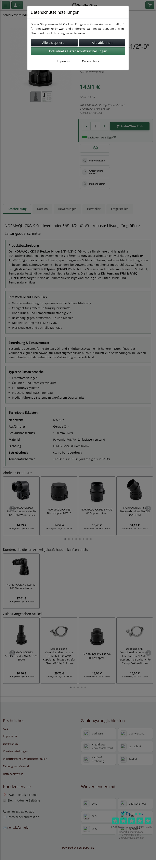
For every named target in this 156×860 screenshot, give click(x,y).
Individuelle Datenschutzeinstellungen (78, 51)
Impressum (64, 61)
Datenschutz (90, 61)
